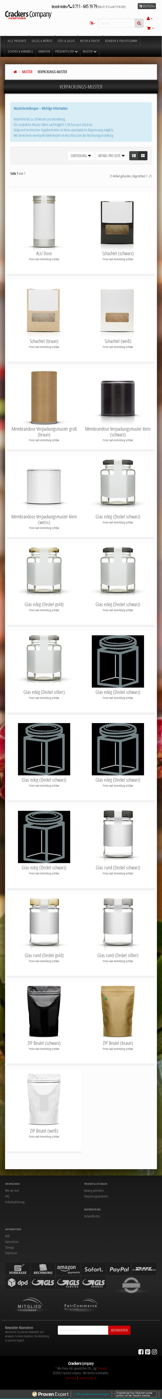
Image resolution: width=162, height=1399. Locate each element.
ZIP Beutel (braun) (118, 1043)
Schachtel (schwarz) (118, 253)
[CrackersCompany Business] (28, 15)
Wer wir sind (12, 1190)
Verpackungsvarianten (96, 1196)
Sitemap (9, 1247)
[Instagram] (154, 1351)
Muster (27, 71)
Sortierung (79, 155)
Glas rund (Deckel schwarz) (118, 867)
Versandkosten (92, 1216)
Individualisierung (14, 1202)
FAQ (7, 1196)
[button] (134, 155)
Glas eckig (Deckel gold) (44, 604)
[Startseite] (15, 71)
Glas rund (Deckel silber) (118, 955)
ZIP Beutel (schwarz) (44, 1043)
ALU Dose (44, 253)
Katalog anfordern (94, 1190)
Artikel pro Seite (109, 155)
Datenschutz (11, 1241)
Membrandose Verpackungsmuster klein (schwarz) (118, 431)
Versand (102, 1368)
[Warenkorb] (150, 28)
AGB (7, 1236)
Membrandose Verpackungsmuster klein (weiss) (44, 519)
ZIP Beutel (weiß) (44, 1130)
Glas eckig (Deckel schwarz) (118, 516)
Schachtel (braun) (44, 341)
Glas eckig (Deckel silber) (44, 692)
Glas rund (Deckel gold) (44, 955)
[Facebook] (140, 1351)
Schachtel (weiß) (118, 341)
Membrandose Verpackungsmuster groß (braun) (44, 431)
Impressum (11, 1253)
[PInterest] (147, 1351)
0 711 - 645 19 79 (84, 6)
